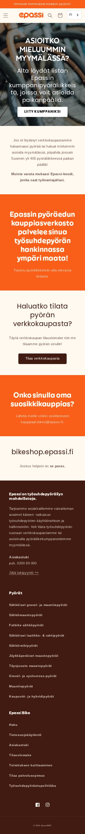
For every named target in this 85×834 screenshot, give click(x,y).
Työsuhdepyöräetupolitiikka (32, 785)
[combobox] (74, 15)
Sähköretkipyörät (23, 645)
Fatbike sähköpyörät (26, 625)
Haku (13, 725)
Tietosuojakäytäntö (25, 735)
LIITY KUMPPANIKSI (42, 111)
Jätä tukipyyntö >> (24, 573)
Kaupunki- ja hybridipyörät (31, 696)
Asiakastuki (19, 745)
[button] (6, 15)
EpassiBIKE (46, 825)
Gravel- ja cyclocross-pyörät (33, 676)
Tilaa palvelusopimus (27, 775)
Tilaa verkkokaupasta (42, 358)
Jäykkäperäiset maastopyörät (33, 655)
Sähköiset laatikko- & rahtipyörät (36, 635)
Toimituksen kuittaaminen (30, 765)
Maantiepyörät (21, 686)
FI (70, 14)
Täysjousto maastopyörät (30, 666)
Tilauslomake (20, 755)
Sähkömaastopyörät (25, 615)
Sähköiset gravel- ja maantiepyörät (38, 605)
